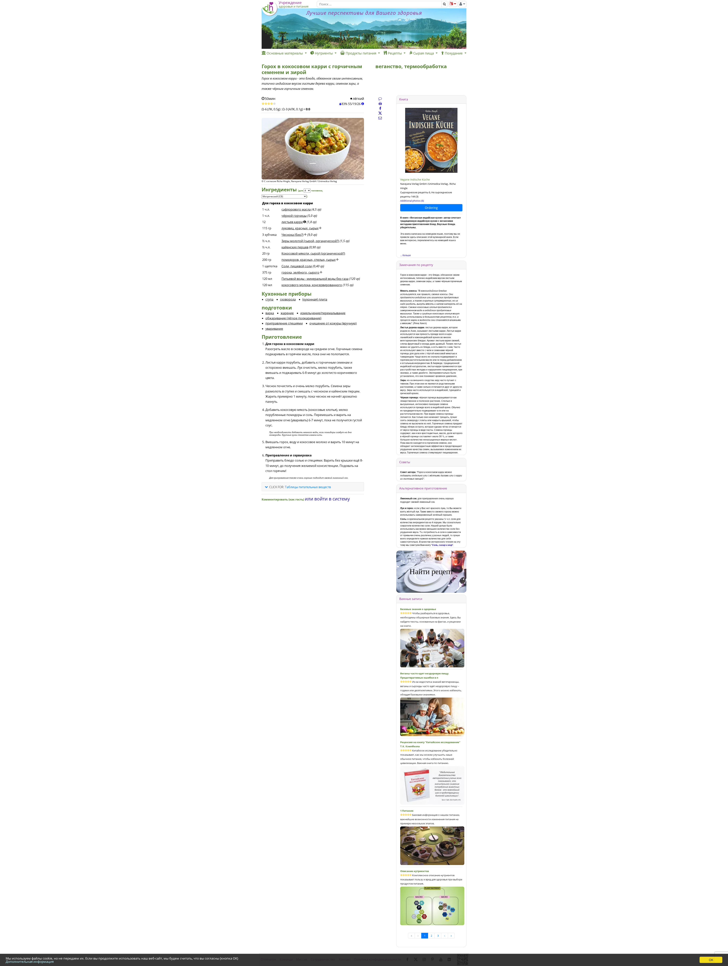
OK (711, 960)
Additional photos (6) (412, 200)
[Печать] (380, 103)
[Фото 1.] (313, 163)
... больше (405, 255)
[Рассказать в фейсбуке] (380, 108)
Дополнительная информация (30, 961)
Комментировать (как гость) (283, 499)
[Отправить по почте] (380, 118)
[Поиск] (444, 4)
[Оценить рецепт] (269, 104)
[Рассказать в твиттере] (380, 113)
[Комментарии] (380, 98)
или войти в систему (327, 499)
